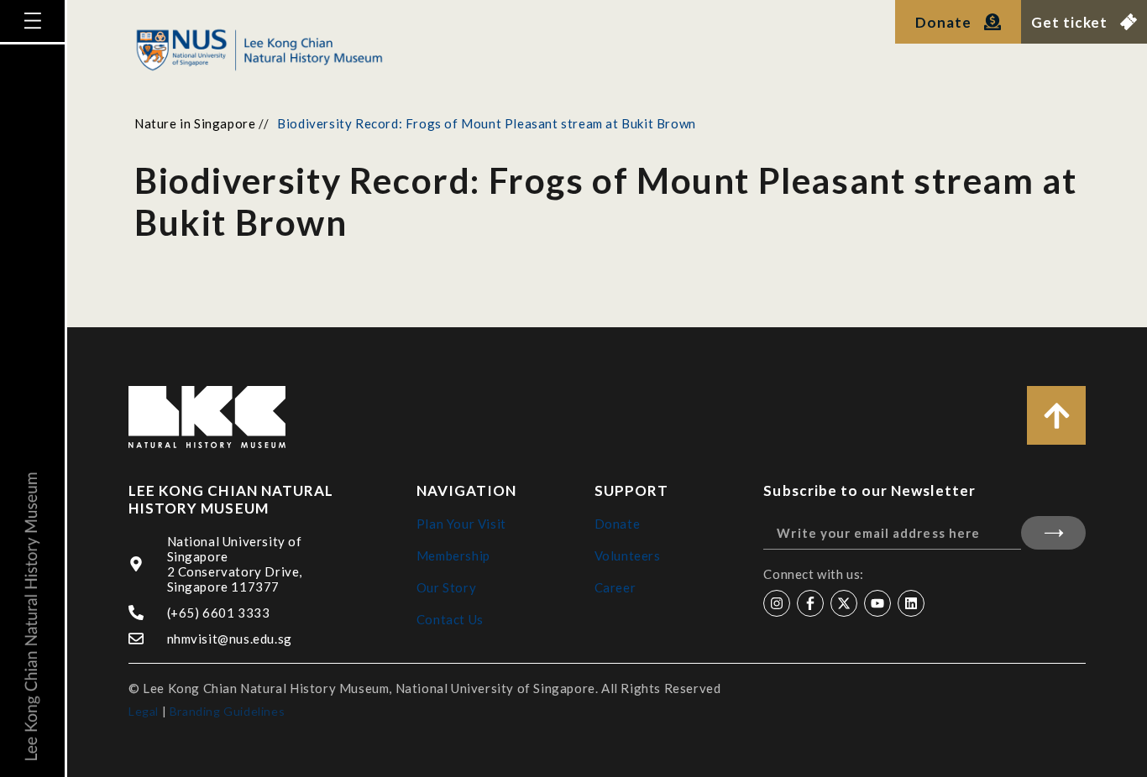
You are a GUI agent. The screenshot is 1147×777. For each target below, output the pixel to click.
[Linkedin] (911, 603)
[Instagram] (776, 603)
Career (615, 587)
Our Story (446, 587)
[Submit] (1053, 533)
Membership (453, 555)
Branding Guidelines (227, 711)
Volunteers (627, 555)
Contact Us (450, 619)
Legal (143, 711)
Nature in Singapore (194, 123)
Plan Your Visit (461, 523)
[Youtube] (877, 603)
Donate (617, 523)
